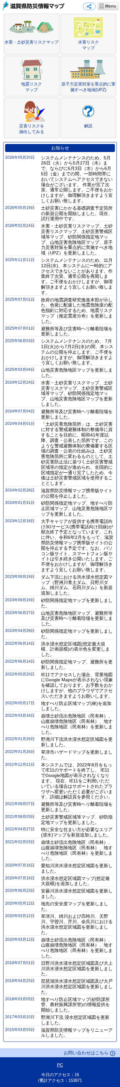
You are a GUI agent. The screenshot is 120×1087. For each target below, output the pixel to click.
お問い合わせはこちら (86, 1052)
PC (60, 1064)
